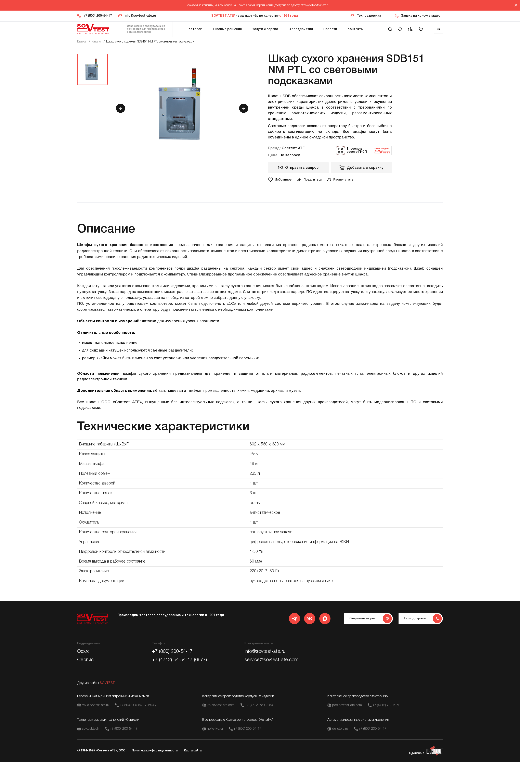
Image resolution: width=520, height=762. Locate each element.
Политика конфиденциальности (155, 750)
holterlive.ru (215, 728)
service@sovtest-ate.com (271, 660)
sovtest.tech (90, 728)
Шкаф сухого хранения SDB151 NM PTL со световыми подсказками (150, 41)
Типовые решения (227, 29)
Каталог (195, 29)
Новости (330, 29)
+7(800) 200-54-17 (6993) (138, 705)
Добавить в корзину (365, 167)
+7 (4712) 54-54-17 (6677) (179, 660)
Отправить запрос (301, 167)
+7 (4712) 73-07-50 (259, 705)
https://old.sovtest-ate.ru (314, 5)
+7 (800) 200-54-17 (97, 15)
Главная (82, 41)
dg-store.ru (340, 728)
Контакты (355, 29)
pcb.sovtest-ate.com (347, 705)
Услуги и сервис (265, 29)
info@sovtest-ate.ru (140, 15)
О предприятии (300, 29)
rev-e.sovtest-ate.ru (95, 705)
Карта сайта (193, 750)
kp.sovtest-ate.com (220, 705)
